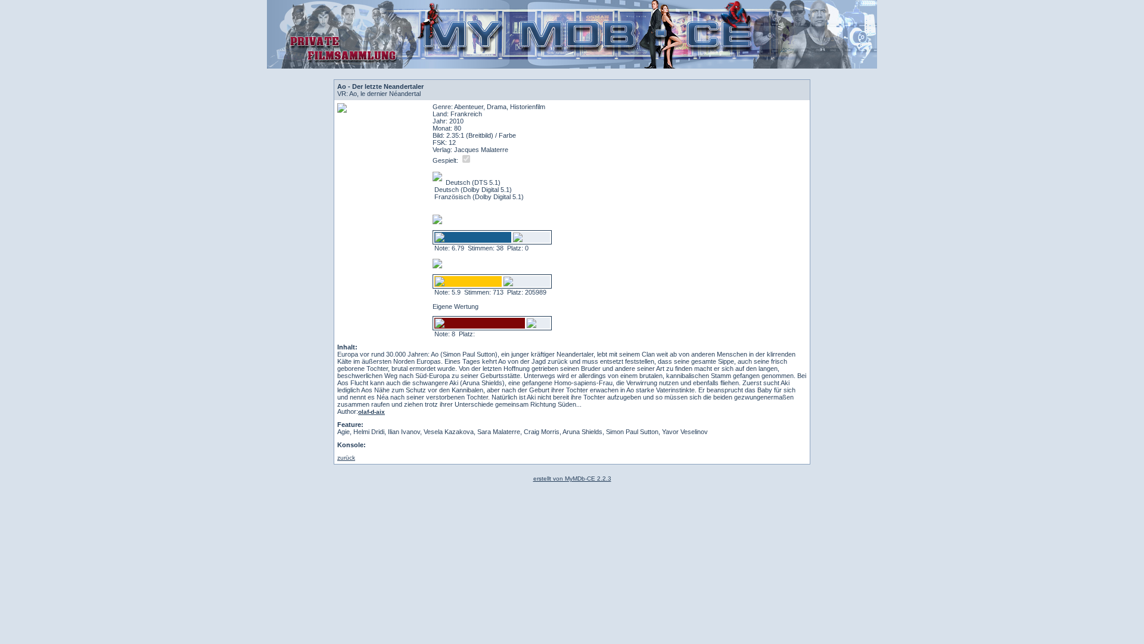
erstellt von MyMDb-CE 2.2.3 (572, 478)
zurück (346, 457)
